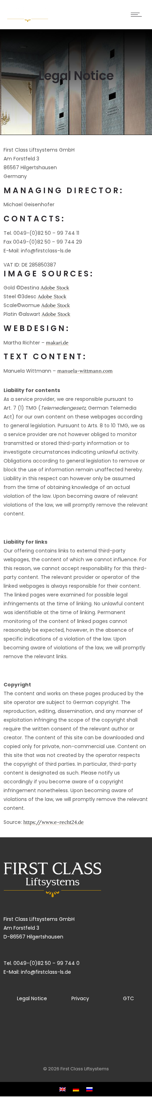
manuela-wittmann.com (85, 371)
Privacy (80, 998)
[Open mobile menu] (138, 14)
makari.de (57, 343)
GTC (128, 998)
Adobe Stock (55, 288)
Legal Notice (32, 998)
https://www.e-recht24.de (53, 822)
